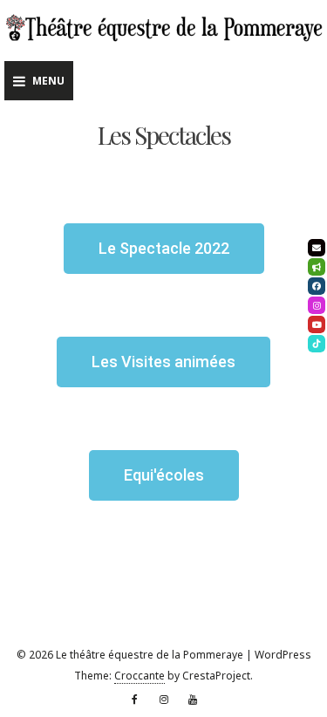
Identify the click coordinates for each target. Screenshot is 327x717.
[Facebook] (135, 699)
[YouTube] (193, 699)
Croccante (139, 675)
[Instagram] (164, 699)
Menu (48, 80)
